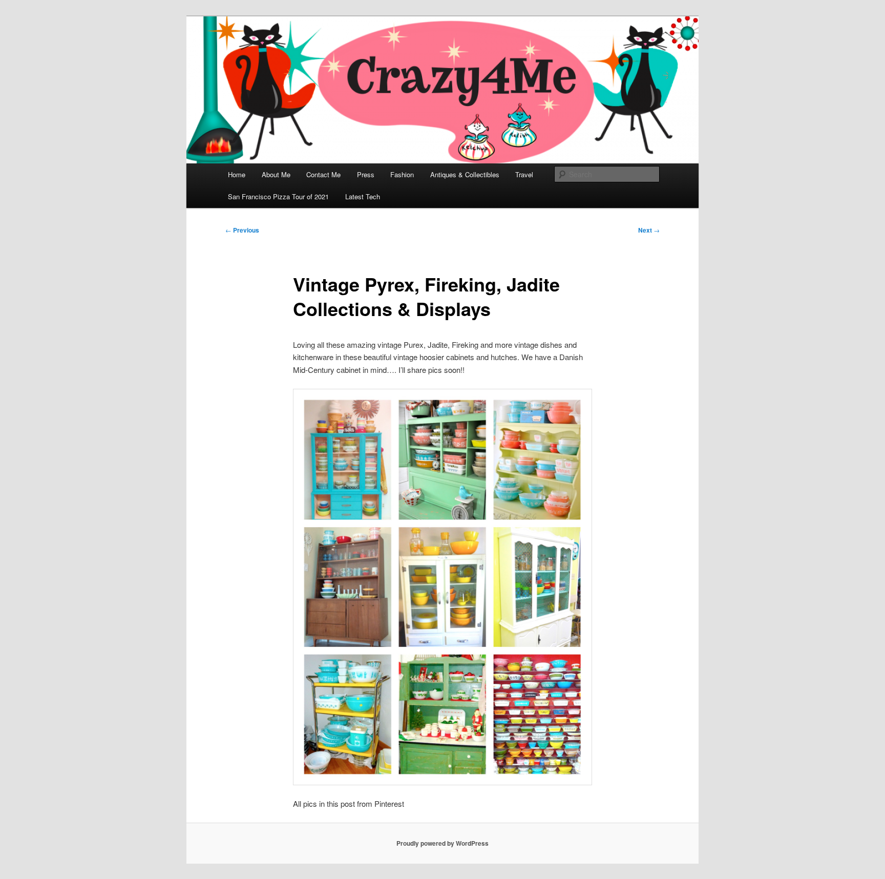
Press (365, 174)
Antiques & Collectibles (464, 174)
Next (649, 230)
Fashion (402, 174)
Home (236, 174)
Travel (524, 174)
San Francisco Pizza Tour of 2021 (278, 196)
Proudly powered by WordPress (442, 843)
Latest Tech (362, 196)
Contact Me (323, 174)
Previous (242, 230)
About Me (276, 174)
